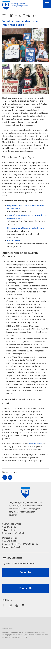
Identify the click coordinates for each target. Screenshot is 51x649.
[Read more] (25, 45)
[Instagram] (10, 605)
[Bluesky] (23, 605)
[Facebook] (3, 605)
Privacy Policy (7, 629)
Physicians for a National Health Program (26, 228)
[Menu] (47, 4)
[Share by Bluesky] (10, 477)
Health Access (13, 240)
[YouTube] (16, 605)
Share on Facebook (4, 477)
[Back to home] (15, 5)
